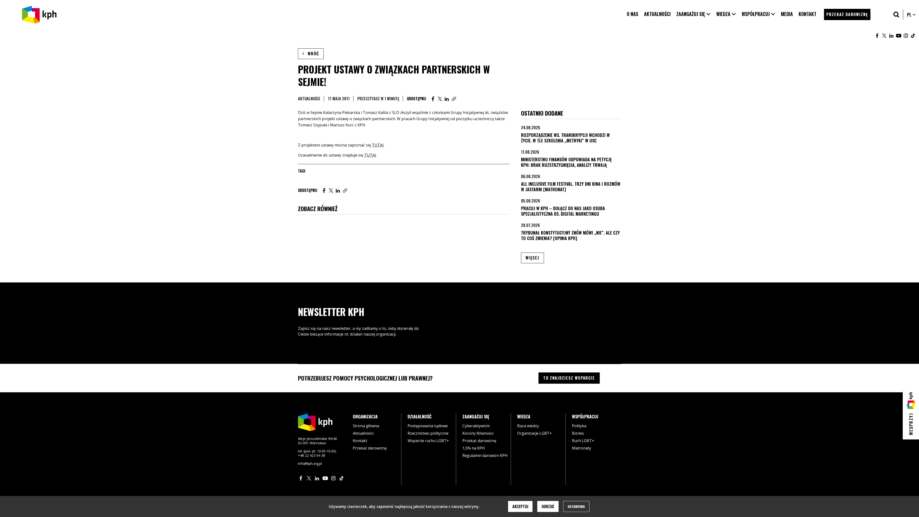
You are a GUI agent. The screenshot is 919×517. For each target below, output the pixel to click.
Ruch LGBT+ (583, 440)
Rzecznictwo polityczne (428, 433)
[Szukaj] (896, 14)
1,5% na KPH (473, 448)
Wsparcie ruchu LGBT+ (428, 440)
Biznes (578, 433)
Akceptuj (520, 506)
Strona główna (366, 425)
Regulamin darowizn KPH (485, 455)
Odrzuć (548, 506)
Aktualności (309, 98)
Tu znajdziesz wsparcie (569, 378)
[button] (693, 14)
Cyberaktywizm (476, 425)
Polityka (579, 425)
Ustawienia (576, 506)
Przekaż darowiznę (370, 448)
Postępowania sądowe (428, 425)
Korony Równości (477, 433)
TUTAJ (378, 145)
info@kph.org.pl (310, 463)
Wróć (313, 53)
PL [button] (911, 14)
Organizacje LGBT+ (534, 433)
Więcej (535, 258)
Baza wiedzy (528, 425)
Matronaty (581, 448)
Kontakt (360, 440)
